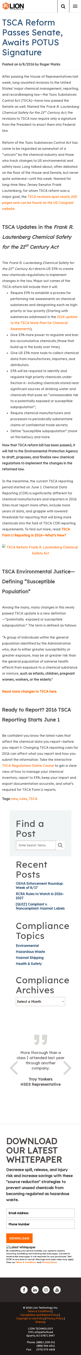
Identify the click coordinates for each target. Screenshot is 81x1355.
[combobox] (40, 1001)
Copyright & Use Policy (30, 1318)
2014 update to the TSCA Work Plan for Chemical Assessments (43, 323)
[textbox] (40, 1001)
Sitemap (40, 1322)
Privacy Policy (49, 1262)
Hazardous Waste (30, 952)
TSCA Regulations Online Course (28, 765)
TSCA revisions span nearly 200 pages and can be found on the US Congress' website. (39, 203)
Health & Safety (29, 964)
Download (19, 1238)
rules (23, 799)
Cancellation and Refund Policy (39, 1314)
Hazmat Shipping (30, 958)
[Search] (63, 6)
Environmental (27, 946)
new (14, 799)
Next (67, 1067)
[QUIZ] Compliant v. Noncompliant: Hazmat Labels (40, 906)
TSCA (33, 799)
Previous (13, 1067)
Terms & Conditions (26, 1262)
